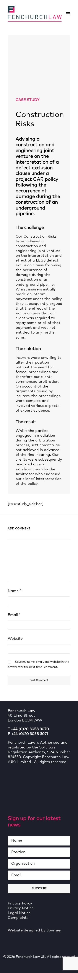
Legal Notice (19, 913)
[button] (68, 13)
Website (15, 639)
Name (14, 591)
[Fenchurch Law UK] (35, 14)
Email (14, 615)
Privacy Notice (21, 908)
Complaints (18, 918)
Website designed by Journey (34, 930)
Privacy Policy (20, 903)
